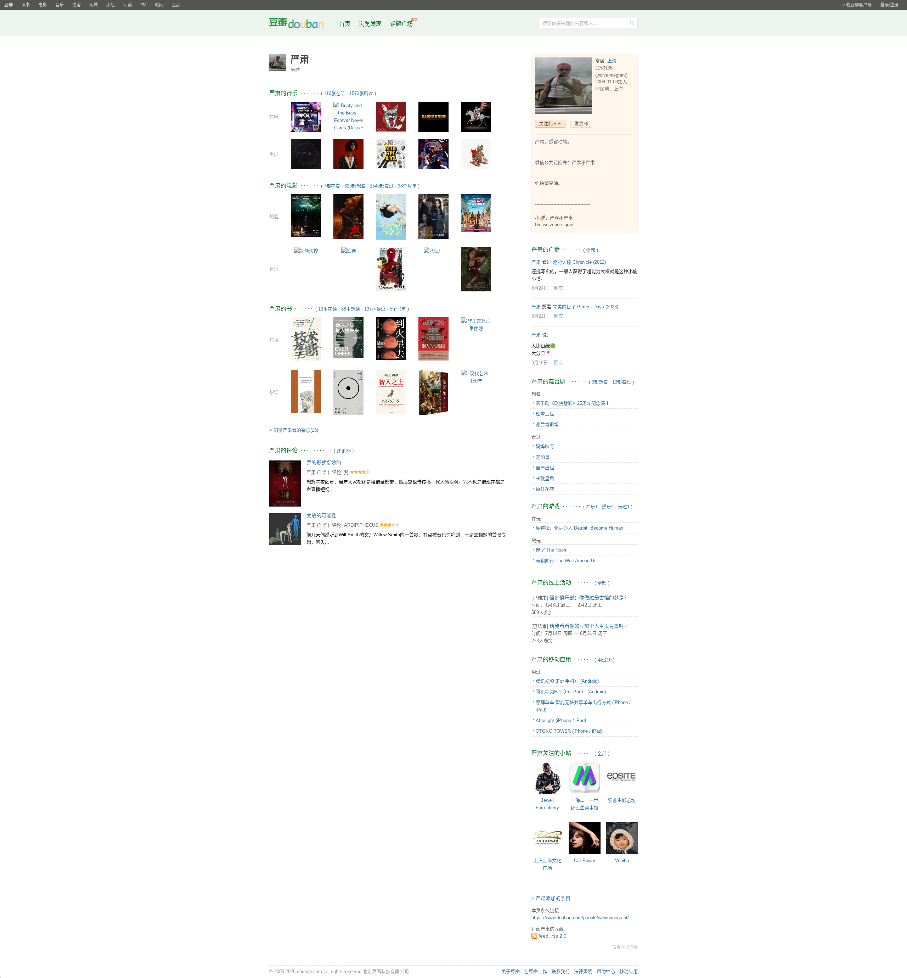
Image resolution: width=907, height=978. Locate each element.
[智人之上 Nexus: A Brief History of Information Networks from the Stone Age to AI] (391, 392)
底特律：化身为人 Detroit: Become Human (579, 528)
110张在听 (334, 93)
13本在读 (327, 309)
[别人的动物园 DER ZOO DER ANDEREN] (433, 338)
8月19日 (539, 362)
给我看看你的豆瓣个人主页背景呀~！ (591, 626)
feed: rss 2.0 (553, 936)
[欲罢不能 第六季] (476, 213)
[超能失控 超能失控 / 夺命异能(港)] (306, 250)
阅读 (127, 4)
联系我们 (560, 971)
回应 (558, 288)
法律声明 (583, 971)
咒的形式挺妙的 (323, 462)
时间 (159, 4)
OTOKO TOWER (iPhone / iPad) (569, 731)
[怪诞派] (433, 392)
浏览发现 (371, 24)
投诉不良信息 (625, 947)
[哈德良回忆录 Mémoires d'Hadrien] (306, 390)
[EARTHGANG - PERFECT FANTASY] (306, 116)
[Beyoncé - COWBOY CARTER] (476, 116)
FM (143, 4)
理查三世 (545, 414)
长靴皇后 (545, 478)
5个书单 (398, 309)
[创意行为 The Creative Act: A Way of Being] (348, 392)
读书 (25, 4)
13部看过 (621, 382)
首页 (344, 24)
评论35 (344, 450)
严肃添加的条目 (553, 898)
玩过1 (624, 506)
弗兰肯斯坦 (547, 424)
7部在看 (332, 186)
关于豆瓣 (510, 971)
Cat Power (584, 860)
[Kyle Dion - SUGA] (348, 153)
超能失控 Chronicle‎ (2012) (579, 262)
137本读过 (374, 309)
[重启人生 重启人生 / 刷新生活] (391, 216)
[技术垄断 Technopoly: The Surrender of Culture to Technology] (306, 338)
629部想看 (355, 186)
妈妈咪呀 (545, 446)
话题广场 (401, 24)
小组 (110, 4)
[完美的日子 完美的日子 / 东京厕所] (306, 215)
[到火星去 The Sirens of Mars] (391, 338)
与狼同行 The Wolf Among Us (566, 560)
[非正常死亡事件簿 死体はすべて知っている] (476, 324)
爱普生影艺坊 (622, 800)
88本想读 (350, 309)
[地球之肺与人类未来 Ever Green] (348, 337)
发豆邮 (581, 123)
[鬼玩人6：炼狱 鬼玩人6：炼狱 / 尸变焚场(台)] (348, 216)
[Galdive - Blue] (433, 153)
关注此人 (548, 123)
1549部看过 (382, 186)
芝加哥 (543, 457)
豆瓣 (8, 4)
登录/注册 (889, 4)
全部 (590, 250)
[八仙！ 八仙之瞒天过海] (433, 250)
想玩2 (608, 506)
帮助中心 (606, 971)
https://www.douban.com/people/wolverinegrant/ (580, 917)
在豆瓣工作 (535, 971)
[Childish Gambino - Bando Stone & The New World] (433, 116)
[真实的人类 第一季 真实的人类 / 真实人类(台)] (433, 216)
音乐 (59, 4)
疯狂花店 (545, 489)
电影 (42, 4)
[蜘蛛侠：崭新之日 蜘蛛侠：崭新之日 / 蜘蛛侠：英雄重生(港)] (391, 269)
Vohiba (622, 860)
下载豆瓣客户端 (857, 4)
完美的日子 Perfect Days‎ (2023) (585, 306)
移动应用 (628, 971)
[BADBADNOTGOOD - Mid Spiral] (391, 153)
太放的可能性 (321, 515)
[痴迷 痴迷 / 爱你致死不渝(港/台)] (348, 250)
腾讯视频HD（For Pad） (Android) (571, 691)
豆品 (176, 4)
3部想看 (600, 382)
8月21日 (539, 316)
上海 (611, 60)
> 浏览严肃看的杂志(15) (293, 430)
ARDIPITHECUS (361, 525)
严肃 (311, 472)
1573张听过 (361, 93)
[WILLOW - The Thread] (306, 153)
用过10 (604, 660)
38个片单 (407, 186)
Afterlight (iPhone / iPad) (561, 720)
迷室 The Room (552, 550)
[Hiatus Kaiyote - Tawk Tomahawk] (391, 116)
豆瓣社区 (301, 24)
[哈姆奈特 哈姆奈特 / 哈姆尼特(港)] (476, 269)
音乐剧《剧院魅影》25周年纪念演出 (573, 403)
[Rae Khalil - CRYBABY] (476, 153)
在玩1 (592, 506)
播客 (76, 4)
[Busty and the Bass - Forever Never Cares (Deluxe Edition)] (348, 120)
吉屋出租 (545, 467)
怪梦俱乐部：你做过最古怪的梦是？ (589, 597)
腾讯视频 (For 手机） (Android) (567, 681)
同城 (93, 4)
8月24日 (539, 288)
